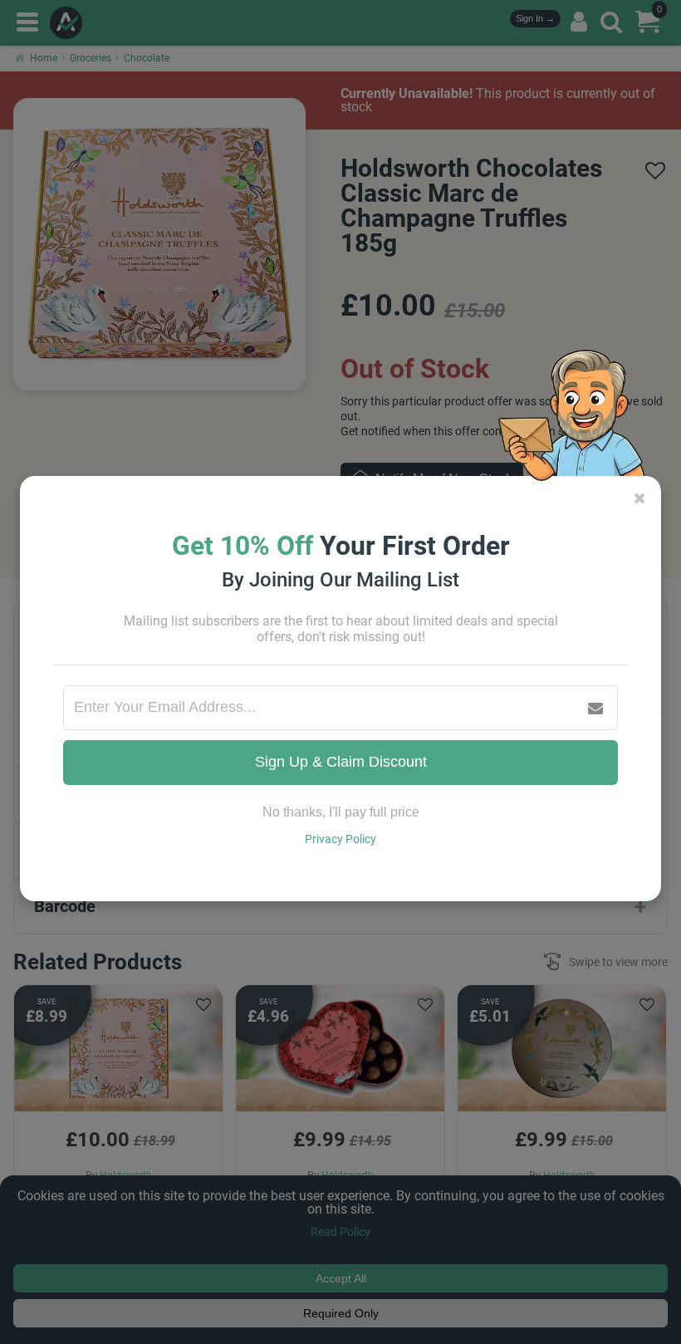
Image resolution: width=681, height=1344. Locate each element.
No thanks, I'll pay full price (340, 812)
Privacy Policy (340, 839)
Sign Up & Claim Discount (341, 761)
